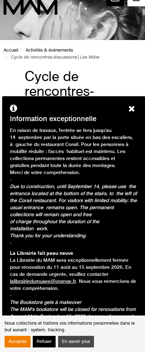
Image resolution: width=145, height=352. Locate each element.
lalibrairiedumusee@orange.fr (43, 281)
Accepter (17, 341)
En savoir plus (76, 341)
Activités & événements (49, 50)
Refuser (44, 341)
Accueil (11, 50)
